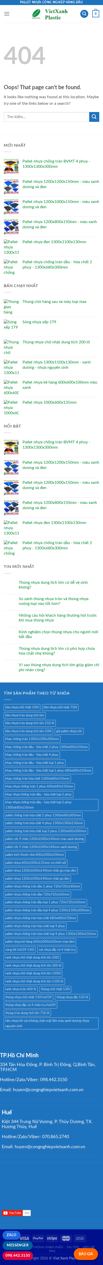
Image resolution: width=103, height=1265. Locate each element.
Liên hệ (89, 1247)
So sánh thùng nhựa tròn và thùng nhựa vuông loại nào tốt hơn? (53, 601)
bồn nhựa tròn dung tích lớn (24, 715)
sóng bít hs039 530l (19, 949)
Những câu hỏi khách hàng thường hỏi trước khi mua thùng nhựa (58, 617)
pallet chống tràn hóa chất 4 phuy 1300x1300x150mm (44, 823)
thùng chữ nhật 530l (55, 989)
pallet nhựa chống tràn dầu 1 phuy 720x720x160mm (42, 886)
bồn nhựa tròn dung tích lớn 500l (28, 731)
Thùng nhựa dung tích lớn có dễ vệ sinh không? (53, 585)
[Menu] (7, 14)
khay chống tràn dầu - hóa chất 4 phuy (31, 754)
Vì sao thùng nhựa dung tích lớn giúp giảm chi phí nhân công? (59, 667)
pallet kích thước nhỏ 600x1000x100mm (34, 854)
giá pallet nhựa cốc (69, 731)
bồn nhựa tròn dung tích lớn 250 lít (29, 723)
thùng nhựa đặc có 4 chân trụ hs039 (30, 1005)
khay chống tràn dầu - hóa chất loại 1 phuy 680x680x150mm (48, 770)
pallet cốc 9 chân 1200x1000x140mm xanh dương (41, 847)
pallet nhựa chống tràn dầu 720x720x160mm (37, 894)
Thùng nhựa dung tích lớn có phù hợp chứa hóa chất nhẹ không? (57, 651)
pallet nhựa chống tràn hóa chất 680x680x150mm (40, 918)
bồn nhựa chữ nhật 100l (22, 707)
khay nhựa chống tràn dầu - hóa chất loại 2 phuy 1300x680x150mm (38, 805)
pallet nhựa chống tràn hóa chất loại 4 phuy (35, 926)
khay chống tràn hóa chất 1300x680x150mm (37, 778)
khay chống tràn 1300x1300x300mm (32, 739)
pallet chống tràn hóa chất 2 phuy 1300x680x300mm (43, 815)
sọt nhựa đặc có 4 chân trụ (57, 949)
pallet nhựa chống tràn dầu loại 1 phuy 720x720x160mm (45, 902)
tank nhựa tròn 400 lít (20, 989)
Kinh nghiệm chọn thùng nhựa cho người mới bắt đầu (58, 634)
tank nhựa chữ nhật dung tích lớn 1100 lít (34, 981)
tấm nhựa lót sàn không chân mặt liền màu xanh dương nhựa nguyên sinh (47, 1023)
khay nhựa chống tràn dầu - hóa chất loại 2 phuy (38, 794)
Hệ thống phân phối (45, 1247)
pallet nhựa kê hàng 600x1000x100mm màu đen (39, 941)
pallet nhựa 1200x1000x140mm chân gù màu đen (40, 870)
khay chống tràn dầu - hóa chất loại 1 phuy (34, 762)
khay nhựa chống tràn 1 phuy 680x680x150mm (39, 786)
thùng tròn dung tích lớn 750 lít (27, 1013)
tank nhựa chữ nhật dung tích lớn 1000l (33, 973)
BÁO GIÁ (86, 1254)
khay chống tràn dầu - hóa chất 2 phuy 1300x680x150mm (46, 747)
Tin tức (72, 1247)
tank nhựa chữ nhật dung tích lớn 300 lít (33, 965)
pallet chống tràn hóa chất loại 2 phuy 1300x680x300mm (45, 831)
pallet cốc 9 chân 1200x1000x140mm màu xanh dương (44, 838)
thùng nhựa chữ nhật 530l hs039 (28, 997)
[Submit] (94, 117)
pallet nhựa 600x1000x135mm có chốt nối (35, 862)
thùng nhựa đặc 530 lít (72, 997)
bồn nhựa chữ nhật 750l (60, 707)
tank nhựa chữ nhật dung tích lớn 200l (32, 957)
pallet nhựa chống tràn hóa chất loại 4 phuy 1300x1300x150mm (50, 933)
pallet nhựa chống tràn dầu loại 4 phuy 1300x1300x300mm (47, 910)
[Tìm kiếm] (84, 14)
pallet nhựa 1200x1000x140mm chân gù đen (37, 878)
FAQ (52, 1250)
